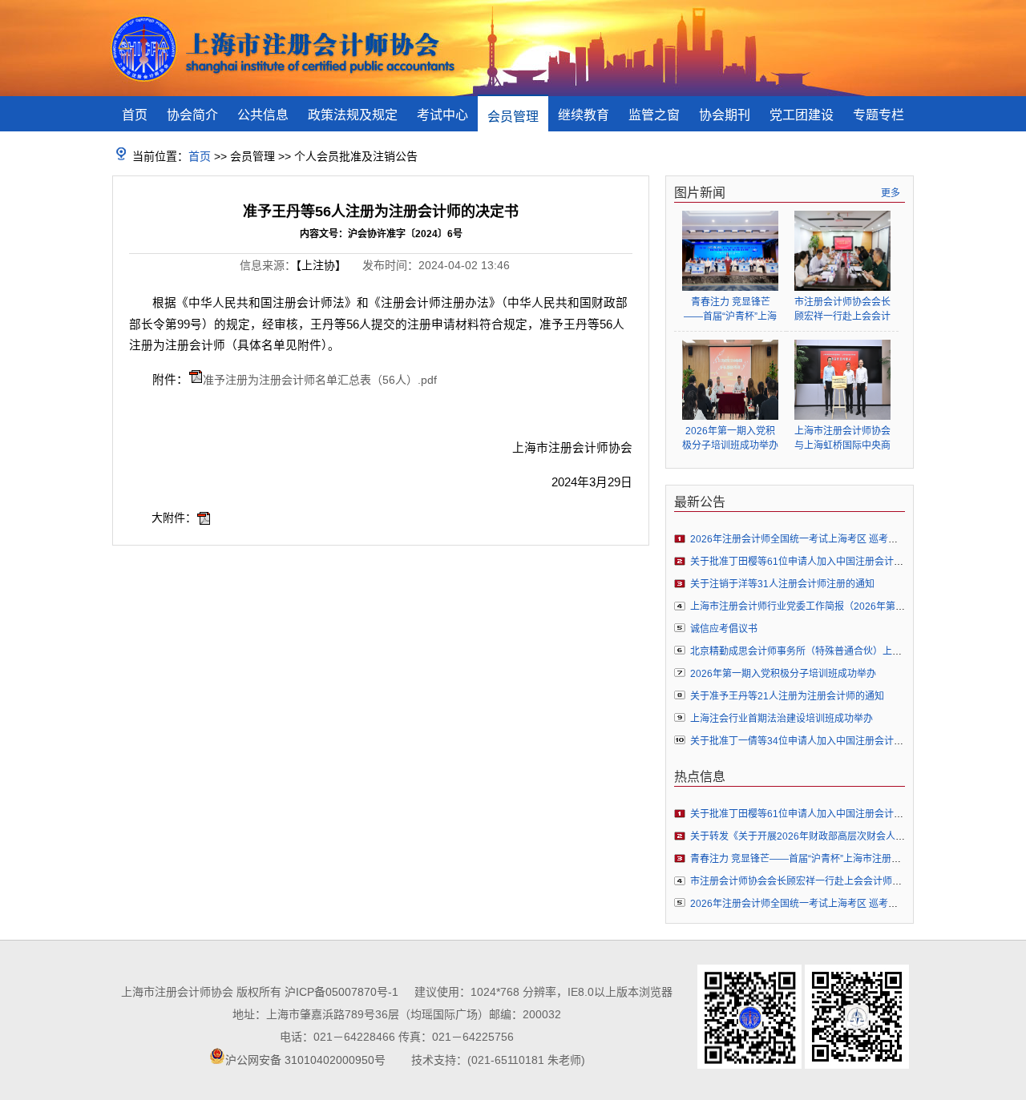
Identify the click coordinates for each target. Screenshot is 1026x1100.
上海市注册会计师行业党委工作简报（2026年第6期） (805, 606)
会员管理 (513, 116)
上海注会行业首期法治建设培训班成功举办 (781, 718)
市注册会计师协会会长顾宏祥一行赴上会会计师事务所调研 (842, 309)
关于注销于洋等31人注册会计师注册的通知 (782, 584)
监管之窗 (654, 115)
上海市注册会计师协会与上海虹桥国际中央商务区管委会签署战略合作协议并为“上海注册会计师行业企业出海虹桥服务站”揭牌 (842, 438)
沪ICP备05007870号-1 (341, 991)
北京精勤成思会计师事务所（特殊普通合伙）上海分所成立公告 (824, 651)
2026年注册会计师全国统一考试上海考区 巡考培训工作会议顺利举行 (837, 539)
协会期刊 (724, 115)
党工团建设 (802, 115)
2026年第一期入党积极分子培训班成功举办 (730, 438)
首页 (134, 115)
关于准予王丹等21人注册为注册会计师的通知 (787, 696)
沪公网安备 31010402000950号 (305, 1060)
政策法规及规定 (353, 115)
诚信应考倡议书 (723, 629)
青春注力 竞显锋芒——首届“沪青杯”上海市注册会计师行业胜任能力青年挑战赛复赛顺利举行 (730, 309)
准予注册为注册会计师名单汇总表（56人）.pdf (320, 379)
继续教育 (583, 115)
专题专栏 (878, 115)
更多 (890, 193)
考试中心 (442, 115)
